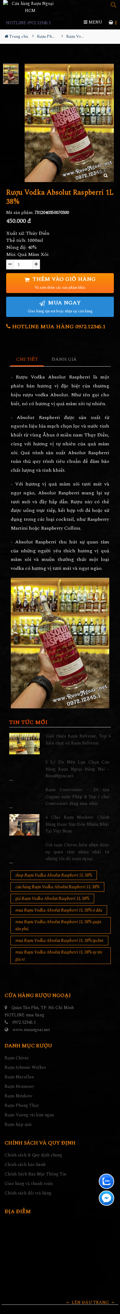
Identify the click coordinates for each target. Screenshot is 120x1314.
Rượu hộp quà (18, 1124)
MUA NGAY (60, 306)
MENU (94, 22)
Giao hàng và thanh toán (29, 1183)
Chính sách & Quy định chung (33, 1155)
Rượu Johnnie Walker (25, 1067)
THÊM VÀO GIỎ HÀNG (63, 283)
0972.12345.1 (24, 1022)
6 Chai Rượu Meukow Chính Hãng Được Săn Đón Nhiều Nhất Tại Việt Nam (78, 824)
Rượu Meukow (18, 1096)
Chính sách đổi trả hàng (28, 1193)
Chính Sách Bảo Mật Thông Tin (35, 1174)
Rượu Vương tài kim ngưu (29, 1115)
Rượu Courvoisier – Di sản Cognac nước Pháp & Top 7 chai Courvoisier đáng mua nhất (78, 796)
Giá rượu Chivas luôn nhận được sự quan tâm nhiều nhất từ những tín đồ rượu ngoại (78, 852)
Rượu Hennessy (19, 1086)
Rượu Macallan (19, 1077)
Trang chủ (18, 36)
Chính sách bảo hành (25, 1164)
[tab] (27, 360)
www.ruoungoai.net (31, 1029)
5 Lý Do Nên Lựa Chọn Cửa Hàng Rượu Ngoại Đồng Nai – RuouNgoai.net (78, 769)
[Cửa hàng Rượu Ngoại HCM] (30, 7)
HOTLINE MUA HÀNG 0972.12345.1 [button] (58, 326)
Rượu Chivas (17, 1058)
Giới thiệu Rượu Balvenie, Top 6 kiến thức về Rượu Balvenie (78, 739)
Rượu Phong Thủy (22, 1105)
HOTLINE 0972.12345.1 (28, 23)
